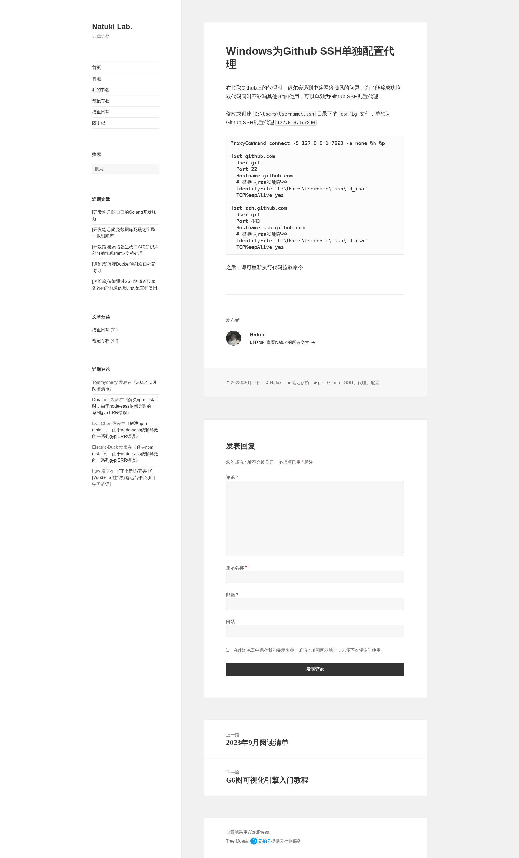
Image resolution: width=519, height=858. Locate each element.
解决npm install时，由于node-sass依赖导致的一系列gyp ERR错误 (125, 406)
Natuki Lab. (112, 27)
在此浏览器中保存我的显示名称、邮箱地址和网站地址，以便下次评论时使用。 (309, 650)
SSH (348, 382)
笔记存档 (100, 100)
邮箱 (232, 594)
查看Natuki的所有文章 (288, 342)
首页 (96, 67)
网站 (230, 621)
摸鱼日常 (100, 112)
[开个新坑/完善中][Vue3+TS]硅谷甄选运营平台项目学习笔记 (124, 477)
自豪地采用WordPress (247, 832)
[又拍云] (260, 841)
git (320, 382)
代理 (362, 382)
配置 (375, 382)
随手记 (98, 123)
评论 (232, 477)
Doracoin (101, 399)
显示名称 (236, 567)
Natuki (276, 382)
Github (333, 382)
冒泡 (96, 78)
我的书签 (100, 89)
